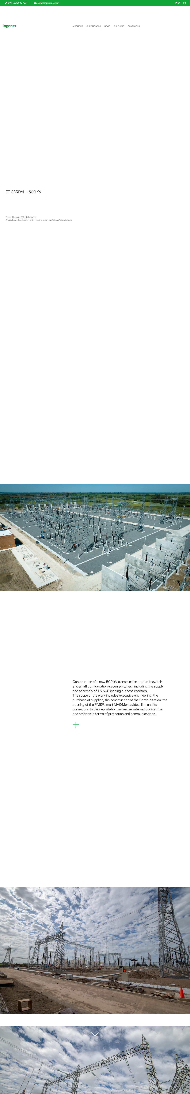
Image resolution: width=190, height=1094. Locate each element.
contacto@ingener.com (47, 3)
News (107, 26)
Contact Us (134, 26)
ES (184, 3)
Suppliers (119, 26)
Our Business (93, 26)
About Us (78, 26)
